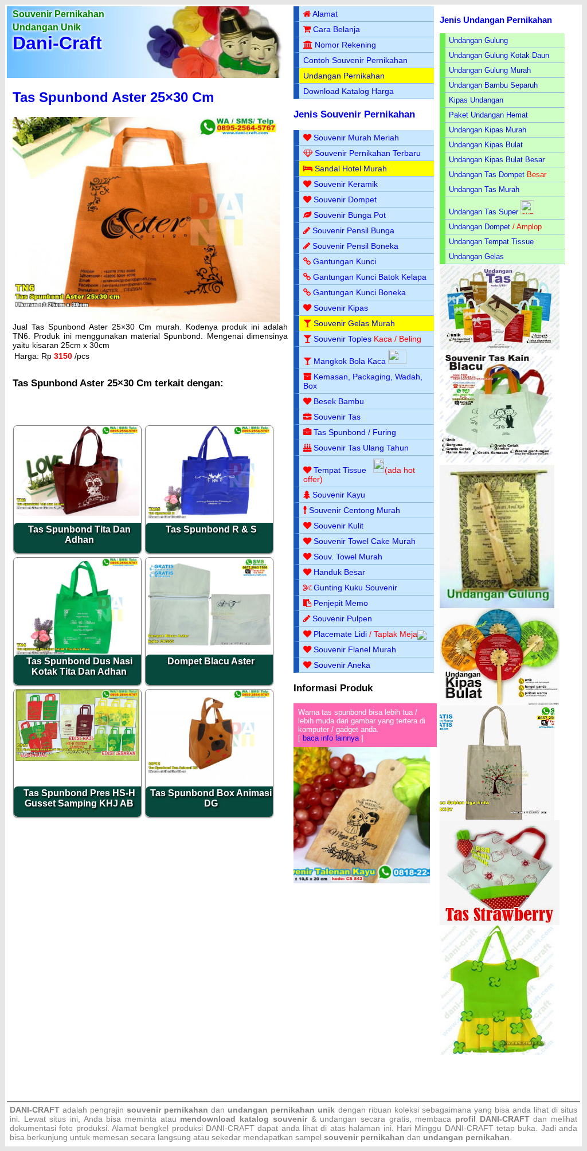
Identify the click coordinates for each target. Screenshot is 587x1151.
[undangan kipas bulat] (499, 703)
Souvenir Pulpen (342, 618)
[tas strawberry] (499, 922)
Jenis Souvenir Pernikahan (354, 114)
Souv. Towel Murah (348, 556)
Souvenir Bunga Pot (350, 215)
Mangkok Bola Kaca (351, 361)
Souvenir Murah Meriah (356, 137)
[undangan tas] (499, 347)
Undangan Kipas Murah (487, 130)
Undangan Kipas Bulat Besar (497, 159)
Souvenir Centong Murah (354, 510)
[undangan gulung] (497, 605)
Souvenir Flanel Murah (355, 649)
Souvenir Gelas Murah (354, 323)
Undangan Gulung (478, 40)
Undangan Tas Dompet (487, 174)
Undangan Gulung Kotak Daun (499, 55)
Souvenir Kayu (338, 494)
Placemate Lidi (340, 634)
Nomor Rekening (345, 44)
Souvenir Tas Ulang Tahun (361, 447)
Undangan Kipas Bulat (486, 144)
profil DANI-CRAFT (492, 1118)
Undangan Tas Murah (484, 189)
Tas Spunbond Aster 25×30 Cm (113, 97)
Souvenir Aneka (342, 665)
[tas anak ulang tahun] (497, 1052)
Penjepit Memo (341, 603)
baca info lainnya (331, 738)
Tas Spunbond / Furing (355, 432)
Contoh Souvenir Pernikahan (355, 60)
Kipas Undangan (476, 100)
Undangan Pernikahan (344, 75)
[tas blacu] (497, 462)
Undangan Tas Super (483, 212)
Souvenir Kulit (338, 525)
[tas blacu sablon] (497, 817)
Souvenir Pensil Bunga (353, 230)
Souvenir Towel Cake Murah (365, 541)
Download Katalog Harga (348, 91)
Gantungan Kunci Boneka (359, 292)
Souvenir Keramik (346, 184)
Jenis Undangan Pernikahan (496, 20)
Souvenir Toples (342, 338)
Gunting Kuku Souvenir (355, 587)
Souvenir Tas (337, 416)
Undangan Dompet (479, 226)
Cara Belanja (336, 29)
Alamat (325, 13)
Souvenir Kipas (341, 307)
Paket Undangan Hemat (488, 115)
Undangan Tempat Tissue (491, 241)
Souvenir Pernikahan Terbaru (368, 153)
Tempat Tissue (340, 470)
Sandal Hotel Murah (351, 168)
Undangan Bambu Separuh (493, 85)
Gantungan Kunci (344, 261)
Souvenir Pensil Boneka (355, 245)
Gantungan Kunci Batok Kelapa (369, 276)
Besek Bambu (339, 401)
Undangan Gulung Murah (490, 70)
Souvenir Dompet (345, 199)
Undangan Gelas (476, 256)
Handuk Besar (339, 572)
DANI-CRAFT (469, 1128)
